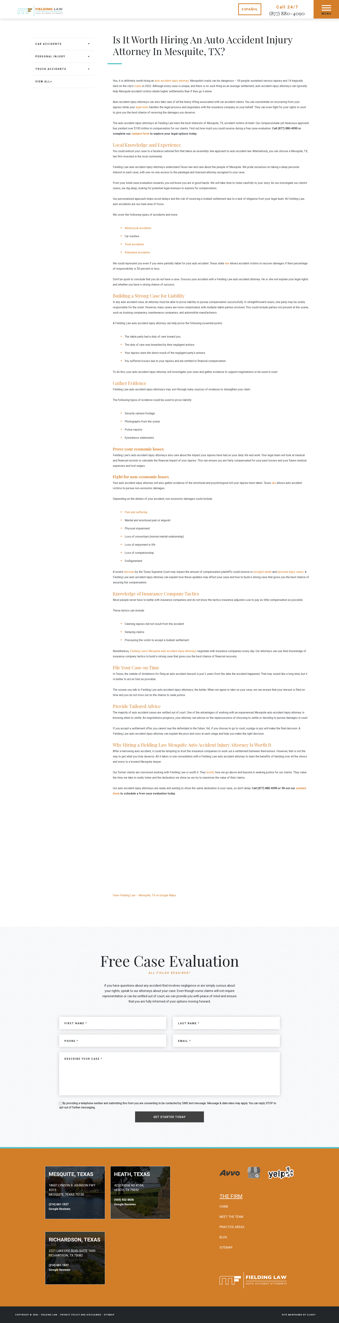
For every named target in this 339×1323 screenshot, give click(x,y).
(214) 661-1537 (59, 1204)
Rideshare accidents (137, 252)
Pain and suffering (136, 512)
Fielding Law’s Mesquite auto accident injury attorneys (163, 651)
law (227, 263)
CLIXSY (311, 1315)
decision (129, 572)
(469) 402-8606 (124, 1199)
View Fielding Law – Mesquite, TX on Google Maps (144, 895)
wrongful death (262, 572)
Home (223, 1206)
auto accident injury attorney (172, 80)
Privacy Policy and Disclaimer (80, 1315)
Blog (223, 1237)
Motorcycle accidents (138, 228)
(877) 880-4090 (287, 13)
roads (137, 86)
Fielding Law (49, 1315)
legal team (142, 107)
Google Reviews (59, 1209)
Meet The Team (231, 1217)
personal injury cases (290, 572)
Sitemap (226, 1247)
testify (210, 772)
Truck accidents (134, 244)
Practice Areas (231, 1227)
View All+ (43, 81)
